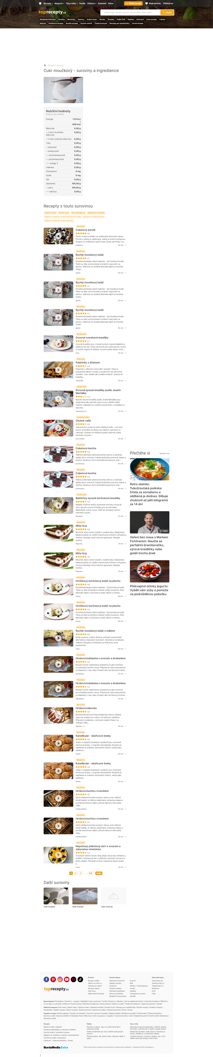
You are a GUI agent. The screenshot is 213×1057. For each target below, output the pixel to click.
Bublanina (164, 1016)
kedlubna (79, 245)
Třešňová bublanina (132, 1004)
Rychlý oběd (154, 1016)
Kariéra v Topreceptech (139, 986)
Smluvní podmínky (116, 994)
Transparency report (138, 994)
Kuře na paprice (99, 1016)
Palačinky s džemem (88, 362)
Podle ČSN (121, 19)
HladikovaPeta (81, 809)
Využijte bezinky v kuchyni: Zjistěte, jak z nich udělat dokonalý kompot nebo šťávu (147, 1037)
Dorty (124, 1010)
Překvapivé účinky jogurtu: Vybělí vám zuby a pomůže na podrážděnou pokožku (149, 590)
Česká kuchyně (101, 23)
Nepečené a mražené (96, 213)
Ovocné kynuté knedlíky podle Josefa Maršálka (98, 392)
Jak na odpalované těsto (133, 1001)
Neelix (78, 754)
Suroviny (60, 65)
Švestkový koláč (50, 1018)
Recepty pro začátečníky (119, 23)
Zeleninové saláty (99, 1010)
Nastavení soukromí (116, 981)
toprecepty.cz (81, 411)
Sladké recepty (59, 1010)
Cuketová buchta (86, 448)
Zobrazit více (164, 453)
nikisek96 (79, 381)
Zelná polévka (105, 1004)
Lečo (131, 1016)
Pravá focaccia (76, 1004)
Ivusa (78, 867)
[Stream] (73, 979)
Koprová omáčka (62, 1016)
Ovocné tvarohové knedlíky (92, 337)
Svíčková (65, 1004)
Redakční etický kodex (117, 996)
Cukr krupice (49, 906)
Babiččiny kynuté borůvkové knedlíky (98, 498)
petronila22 (80, 439)
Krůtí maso (62, 1007)
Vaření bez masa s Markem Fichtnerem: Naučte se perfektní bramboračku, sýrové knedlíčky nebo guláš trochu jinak (149, 545)
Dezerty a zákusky (116, 1001)
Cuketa (162, 19)
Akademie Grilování (48, 19)
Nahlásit (133, 991)
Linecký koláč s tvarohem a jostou (57, 1032)
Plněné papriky (63, 1013)
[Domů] (45, 65)
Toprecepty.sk (157, 981)
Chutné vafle (83, 420)
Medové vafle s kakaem (53, 1027)
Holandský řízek (76, 1016)
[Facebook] (46, 979)
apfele (78, 273)
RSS (131, 983)
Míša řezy (81, 525)
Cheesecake (141, 1013)
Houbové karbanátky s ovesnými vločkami (60, 1030)
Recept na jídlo (93, 981)
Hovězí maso (64, 213)
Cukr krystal (77, 906)
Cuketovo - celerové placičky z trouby (58, 1040)
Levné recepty (137, 23)
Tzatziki (159, 1004)
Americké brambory (152, 1001)
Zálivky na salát (118, 1004)
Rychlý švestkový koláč (90, 254)
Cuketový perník (85, 229)
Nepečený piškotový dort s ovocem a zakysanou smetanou (98, 848)
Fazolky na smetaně (77, 1013)
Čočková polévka (154, 1013)
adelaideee (80, 674)
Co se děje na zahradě (52, 1004)
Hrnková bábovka (86, 708)
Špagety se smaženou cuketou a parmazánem (61, 1035)
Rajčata (43, 23)
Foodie (132, 988)
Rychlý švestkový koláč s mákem (95, 630)
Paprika (131, 19)
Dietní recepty (72, 1010)
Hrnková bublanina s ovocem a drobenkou (101, 658)
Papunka (79, 544)
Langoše (109, 1016)
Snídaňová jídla (83, 417)
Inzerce (133, 981)
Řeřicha (164, 1001)
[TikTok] (80, 979)
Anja (77, 353)
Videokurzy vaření (95, 986)
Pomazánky (59, 1001)
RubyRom (79, 516)
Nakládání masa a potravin (91, 1001)
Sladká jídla (81, 334)
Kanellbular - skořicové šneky (93, 735)
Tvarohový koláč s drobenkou (55, 1038)
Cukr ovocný (107, 906)
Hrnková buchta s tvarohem (92, 790)
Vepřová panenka (148, 1004)
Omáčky (61, 19)
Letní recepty (151, 19)
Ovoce (130, 1010)
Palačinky (81, 359)
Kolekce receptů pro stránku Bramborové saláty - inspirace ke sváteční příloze (74, 217)
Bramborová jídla (97, 1007)
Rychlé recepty (72, 23)
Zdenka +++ (80, 726)
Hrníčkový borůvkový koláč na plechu (98, 580)
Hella (78, 649)
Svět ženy (92, 991)
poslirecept (80, 464)
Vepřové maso (50, 213)
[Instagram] (60, 979)
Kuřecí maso (92, 19)
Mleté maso (72, 1007)
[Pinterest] (53, 979)
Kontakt (133, 996)
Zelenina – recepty (72, 1001)
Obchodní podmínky (117, 991)
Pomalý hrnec (110, 1007)
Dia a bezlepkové (78, 213)
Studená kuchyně (114, 1010)
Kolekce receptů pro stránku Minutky (59, 221)
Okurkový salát (49, 1016)
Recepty (51, 65)
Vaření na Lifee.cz (95, 983)
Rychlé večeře (86, 23)
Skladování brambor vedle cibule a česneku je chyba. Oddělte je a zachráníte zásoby (147, 1033)
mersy (78, 596)
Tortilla (104, 1001)
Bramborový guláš (128, 1013)
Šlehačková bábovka (90, 1004)
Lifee (154, 994)
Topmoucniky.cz (158, 983)
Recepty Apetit (93, 988)
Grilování (140, 19)
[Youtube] (67, 979)
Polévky (81, 19)
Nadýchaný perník (141, 1016)
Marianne (155, 988)
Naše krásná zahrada (96, 994)
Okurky (102, 19)
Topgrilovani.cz (157, 986)
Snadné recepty (156, 1007)
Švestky (111, 19)
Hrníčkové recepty (56, 23)
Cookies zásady (115, 988)
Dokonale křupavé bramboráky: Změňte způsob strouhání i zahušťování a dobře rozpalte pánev (148, 1028)
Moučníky (71, 19)
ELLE (154, 991)
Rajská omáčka (114, 1013)
